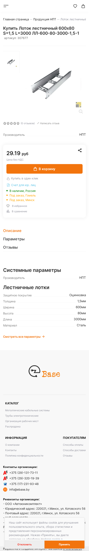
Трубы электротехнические (21, 415)
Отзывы (67, 455)
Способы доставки (74, 450)
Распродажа (12, 426)
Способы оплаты (73, 444)
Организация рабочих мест (21, 421)
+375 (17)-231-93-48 (24, 484)
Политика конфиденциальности (24, 455)
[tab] (44, 231)
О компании (12, 444)
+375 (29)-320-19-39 (24, 478)
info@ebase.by (19, 489)
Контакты (11, 450)
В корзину (47, 169)
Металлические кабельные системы (27, 410)
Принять (64, 544)
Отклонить (24, 544)
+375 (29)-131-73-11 (23, 472)
